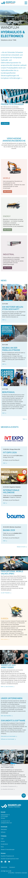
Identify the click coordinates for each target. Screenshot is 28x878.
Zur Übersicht (5, 123)
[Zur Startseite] (8, 3)
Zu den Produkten (5, 592)
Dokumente (4, 829)
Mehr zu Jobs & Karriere (7, 686)
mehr (3, 319)
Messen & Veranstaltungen (7, 849)
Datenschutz (4, 867)
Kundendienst (4, 844)
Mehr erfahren (7, 191)
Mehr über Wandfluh (6, 715)
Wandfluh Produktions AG (7, 856)
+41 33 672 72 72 (5, 821)
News (24, 419)
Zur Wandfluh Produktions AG (8, 786)
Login (2, 838)
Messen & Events (21, 546)
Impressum (12, 867)
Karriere (3, 841)
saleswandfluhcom (6, 822)
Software (3, 832)
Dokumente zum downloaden (8, 736)
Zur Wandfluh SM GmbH (7, 789)
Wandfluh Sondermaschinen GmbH (10, 858)
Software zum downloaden (7, 739)
